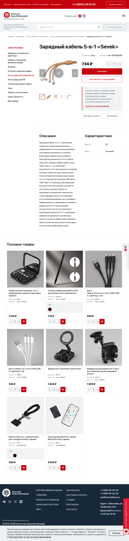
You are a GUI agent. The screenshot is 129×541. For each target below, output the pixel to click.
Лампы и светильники (18, 92)
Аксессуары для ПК (17, 80)
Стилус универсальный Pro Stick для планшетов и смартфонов (63, 291)
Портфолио (72, 504)
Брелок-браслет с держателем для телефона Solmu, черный (23, 438)
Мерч (38, 509)
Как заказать (56, 4)
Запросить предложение (97, 106)
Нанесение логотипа (22, 4)
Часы (10, 88)
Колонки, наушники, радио (20, 71)
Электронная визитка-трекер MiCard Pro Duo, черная (62, 438)
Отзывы (70, 500)
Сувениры (41, 495)
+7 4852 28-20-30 (109, 490)
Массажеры (13, 101)
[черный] (50, 309)
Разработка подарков (47, 500)
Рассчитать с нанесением (102, 79)
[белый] (54, 309)
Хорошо (116, 533)
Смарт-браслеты (15, 97)
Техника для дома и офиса (20, 84)
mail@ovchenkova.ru (110, 497)
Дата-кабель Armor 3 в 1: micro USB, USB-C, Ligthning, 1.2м (103, 293)
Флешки (11, 67)
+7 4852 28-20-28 (109, 493)
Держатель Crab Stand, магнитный (64, 369)
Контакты (8, 4)
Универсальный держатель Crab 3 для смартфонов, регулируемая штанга (103, 371)
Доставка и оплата (92, 116)
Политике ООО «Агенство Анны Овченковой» (30, 537)
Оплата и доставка (41, 4)
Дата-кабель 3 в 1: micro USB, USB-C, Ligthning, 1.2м (25, 370)
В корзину (102, 71)
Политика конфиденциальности (15, 520)
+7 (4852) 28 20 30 (83, 4)
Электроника (15, 48)
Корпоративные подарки (49, 490)
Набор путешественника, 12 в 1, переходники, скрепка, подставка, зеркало (25, 293)
